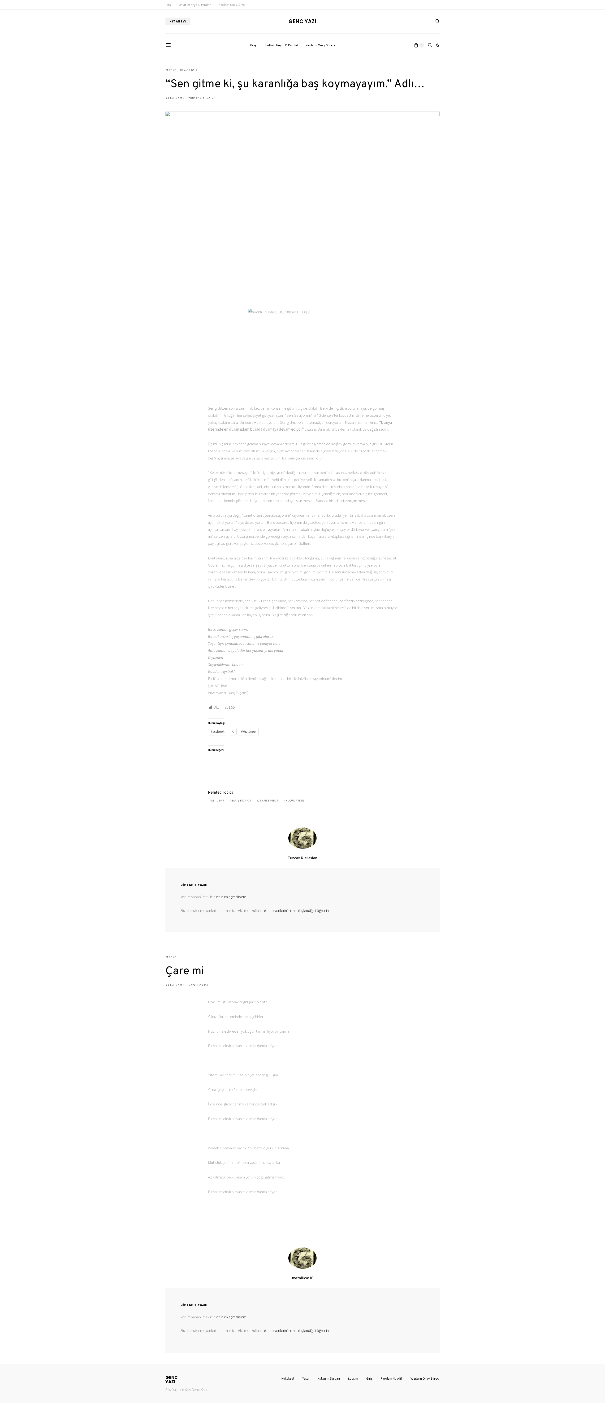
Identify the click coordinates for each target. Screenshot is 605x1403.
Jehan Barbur (268, 800)
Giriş (168, 5)
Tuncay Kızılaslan (202, 98)
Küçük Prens (295, 800)
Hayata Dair (188, 70)
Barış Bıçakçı (241, 800)
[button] (438, 45)
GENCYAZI (171, 1379)
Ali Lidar (217, 800)
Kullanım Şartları (329, 1378)
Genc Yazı (302, 21)
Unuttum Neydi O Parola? (195, 5)
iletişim (353, 1378)
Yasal (305, 1378)
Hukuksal (287, 1378)
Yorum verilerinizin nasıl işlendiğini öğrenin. (296, 910)
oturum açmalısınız (231, 896)
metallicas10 (198, 985)
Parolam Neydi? (391, 1378)
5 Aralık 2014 (174, 98)
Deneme (171, 70)
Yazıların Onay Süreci (232, 5)
